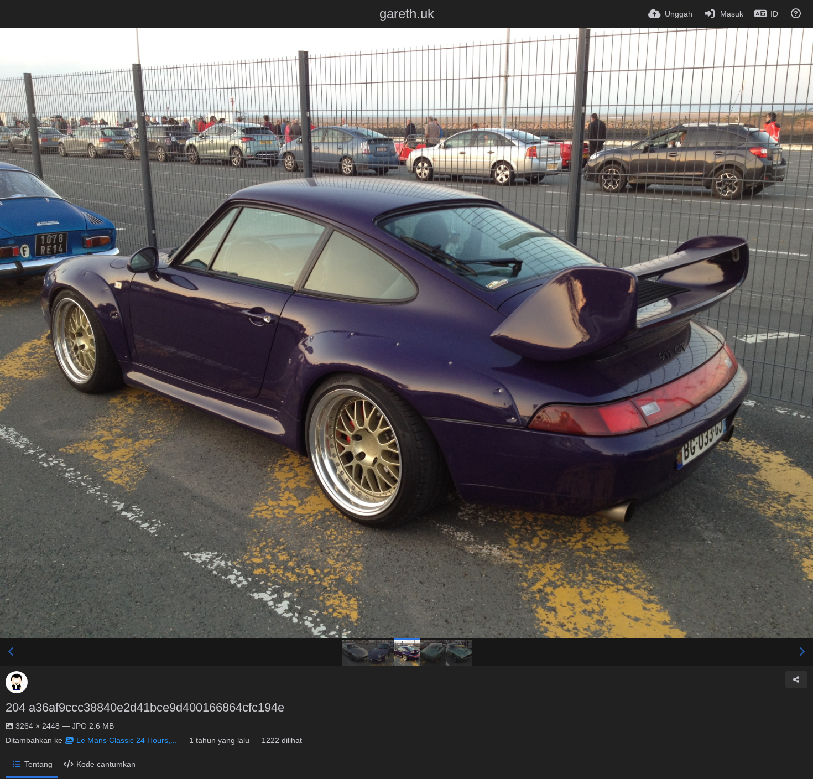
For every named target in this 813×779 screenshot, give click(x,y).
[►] (802, 652)
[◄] (11, 652)
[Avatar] (17, 682)
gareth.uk (406, 13)
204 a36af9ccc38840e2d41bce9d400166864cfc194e (145, 707)
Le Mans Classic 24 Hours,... (126, 740)
